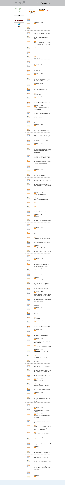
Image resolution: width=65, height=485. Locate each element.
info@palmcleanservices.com (45, 3)
